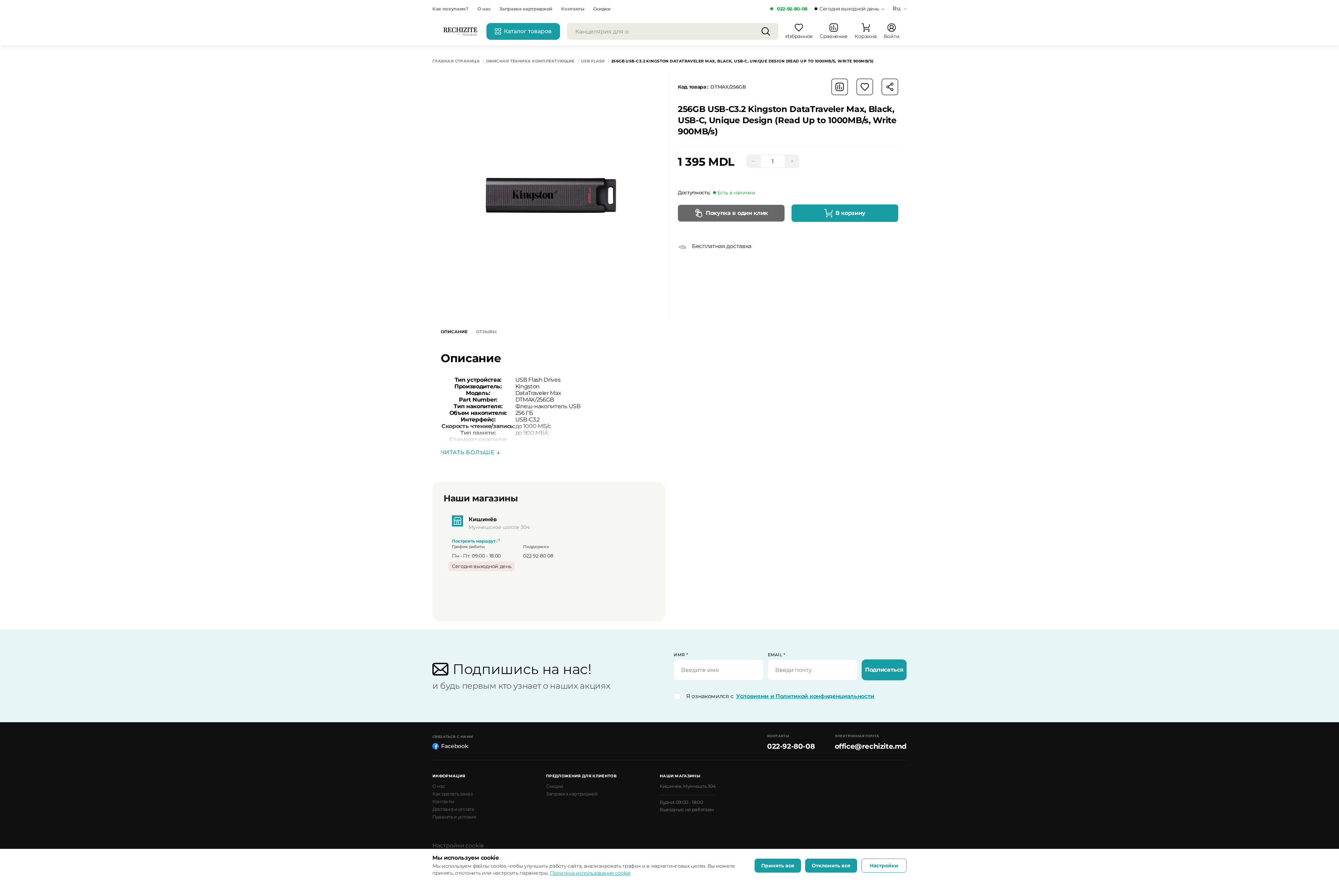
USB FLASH (593, 61)
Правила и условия (454, 817)
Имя (681, 654)
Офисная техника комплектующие (530, 61)
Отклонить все (831, 865)
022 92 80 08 (538, 556)
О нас (484, 9)
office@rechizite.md (871, 746)
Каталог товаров (528, 31)
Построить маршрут (474, 541)
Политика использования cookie (590, 873)
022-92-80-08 (792, 9)
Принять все (777, 865)
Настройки (884, 865)
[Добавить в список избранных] (864, 87)
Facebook (454, 746)
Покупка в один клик (737, 213)
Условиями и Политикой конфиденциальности (805, 696)
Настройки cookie (458, 845)
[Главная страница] (460, 31)
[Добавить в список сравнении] (839, 87)
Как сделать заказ (452, 794)
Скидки (602, 9)
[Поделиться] (890, 87)
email (777, 654)
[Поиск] (766, 31)
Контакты (572, 9)
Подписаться (884, 669)
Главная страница (456, 61)
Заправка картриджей (525, 9)
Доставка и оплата (453, 809)
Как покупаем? (450, 9)
